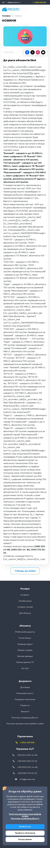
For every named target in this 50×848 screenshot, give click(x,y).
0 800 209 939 (40, 2)
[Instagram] (38, 52)
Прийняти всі (25, 826)
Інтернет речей (25, 607)
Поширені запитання (25, 699)
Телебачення (25, 601)
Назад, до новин (26, 571)
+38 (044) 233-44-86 (27, 755)
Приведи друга (25, 644)
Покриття (25, 705)
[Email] (43, 52)
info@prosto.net (27, 779)
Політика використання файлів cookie (25, 723)
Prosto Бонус (25, 638)
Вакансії (25, 711)
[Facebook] (27, 52)
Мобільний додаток (25, 632)
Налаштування (25, 839)
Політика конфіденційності (25, 717)
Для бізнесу (25, 613)
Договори (25, 687)
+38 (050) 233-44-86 (27, 767)
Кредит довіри (25, 650)
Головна (6, 16)
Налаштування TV (25, 662)
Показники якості (25, 693)
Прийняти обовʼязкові (25, 833)
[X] (32, 52)
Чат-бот (25, 668)
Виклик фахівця (25, 656)
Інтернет (25, 595)
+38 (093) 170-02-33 (27, 773)
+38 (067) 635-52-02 (27, 761)
